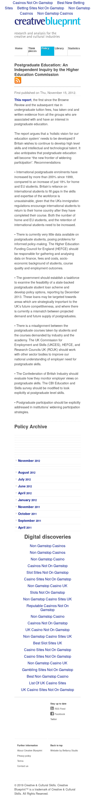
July (24, 479)
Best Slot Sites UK (47, 642)
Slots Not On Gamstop (47, 592)
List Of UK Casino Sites (47, 682)
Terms (20, 760)
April (25, 493)
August (26, 472)
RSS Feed (60, 708)
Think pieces (32, 50)
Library (59, 48)
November (29, 460)
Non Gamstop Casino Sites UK (47, 598)
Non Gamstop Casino (48, 559)
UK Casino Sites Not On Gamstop (47, 689)
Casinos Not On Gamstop (48, 565)
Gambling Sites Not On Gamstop (47, 669)
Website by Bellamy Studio (64, 750)
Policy (45, 48)
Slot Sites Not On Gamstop (47, 572)
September (29, 520)
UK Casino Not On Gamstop (47, 629)
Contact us (22, 766)
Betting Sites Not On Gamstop (40, 7)
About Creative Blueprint (29, 750)
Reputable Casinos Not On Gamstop (48, 607)
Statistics (74, 48)
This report (22, 99)
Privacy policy (24, 755)
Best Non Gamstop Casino (47, 676)
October (27, 513)
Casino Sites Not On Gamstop (47, 579)
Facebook (60, 714)
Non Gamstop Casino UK (47, 585)
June (25, 486)
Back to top (56, 745)
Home (19, 48)
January (27, 500)
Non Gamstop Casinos (55, 13)
